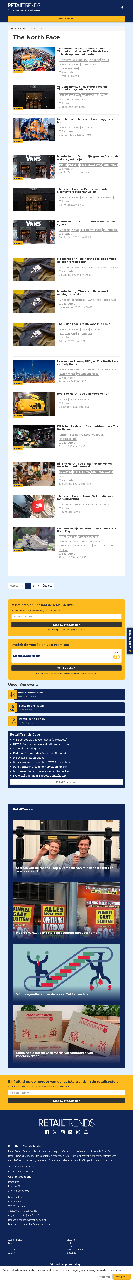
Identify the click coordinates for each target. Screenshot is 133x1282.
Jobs (10, 1246)
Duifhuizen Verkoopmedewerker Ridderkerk (42, 771)
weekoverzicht (104, 545)
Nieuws (71, 1239)
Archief (12, 1252)
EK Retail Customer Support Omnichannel (40, 775)
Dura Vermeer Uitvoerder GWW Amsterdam (41, 762)
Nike (63, 537)
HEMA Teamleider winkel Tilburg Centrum (41, 744)
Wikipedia (102, 504)
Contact (12, 1249)
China (63, 434)
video (63, 399)
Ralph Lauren (69, 541)
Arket (72, 537)
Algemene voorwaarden (21, 1171)
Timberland (90, 64)
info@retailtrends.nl (32, 1215)
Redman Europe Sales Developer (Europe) (39, 753)
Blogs (11, 1243)
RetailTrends (18, 28)
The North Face (70, 64)
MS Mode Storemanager (28, 757)
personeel (78, 300)
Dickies (95, 329)
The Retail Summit (72, 369)
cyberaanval (104, 197)
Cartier (87, 197)
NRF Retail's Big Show (74, 60)
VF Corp (95, 60)
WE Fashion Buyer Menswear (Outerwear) (40, 739)
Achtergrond (69, 68)
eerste (14, 585)
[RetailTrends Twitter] (55, 1133)
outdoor (98, 434)
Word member (66, 18)
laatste (47, 585)
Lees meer (116, 1270)
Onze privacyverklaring (21, 1166)
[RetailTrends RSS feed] (70, 1132)
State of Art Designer (26, 748)
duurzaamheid (88, 537)
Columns (72, 1243)
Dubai (90, 369)
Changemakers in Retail (76, 545)
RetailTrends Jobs (66, 782)
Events (71, 1246)
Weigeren (104, 1276)
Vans (105, 60)
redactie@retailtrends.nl (32, 1219)
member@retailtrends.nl (37, 1224)
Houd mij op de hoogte (66, 624)
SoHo (63, 476)
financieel (79, 99)
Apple (63, 549)
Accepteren (121, 1276)
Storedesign (90, 127)
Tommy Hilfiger (87, 374)
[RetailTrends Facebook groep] (47, 1132)
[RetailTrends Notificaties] (86, 1132)
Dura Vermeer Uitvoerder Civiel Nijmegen (40, 766)
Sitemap (71, 1252)
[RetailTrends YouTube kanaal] (63, 1132)
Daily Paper (67, 374)
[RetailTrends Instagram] (78, 1132)
